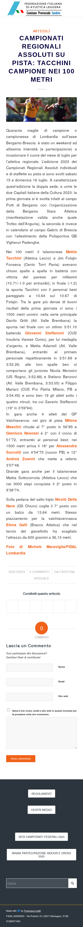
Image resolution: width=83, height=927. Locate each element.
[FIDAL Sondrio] (34, 8)
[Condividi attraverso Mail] (71, 606)
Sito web (63, 696)
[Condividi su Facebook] (12, 606)
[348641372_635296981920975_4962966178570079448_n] (41, 109)
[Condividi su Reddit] (59, 606)
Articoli (41, 31)
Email (61, 681)
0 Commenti (39, 572)
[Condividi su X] (24, 606)
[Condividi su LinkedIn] (47, 606)
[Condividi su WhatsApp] (36, 606)
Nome (61, 666)
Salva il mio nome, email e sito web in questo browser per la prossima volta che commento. (44, 712)
